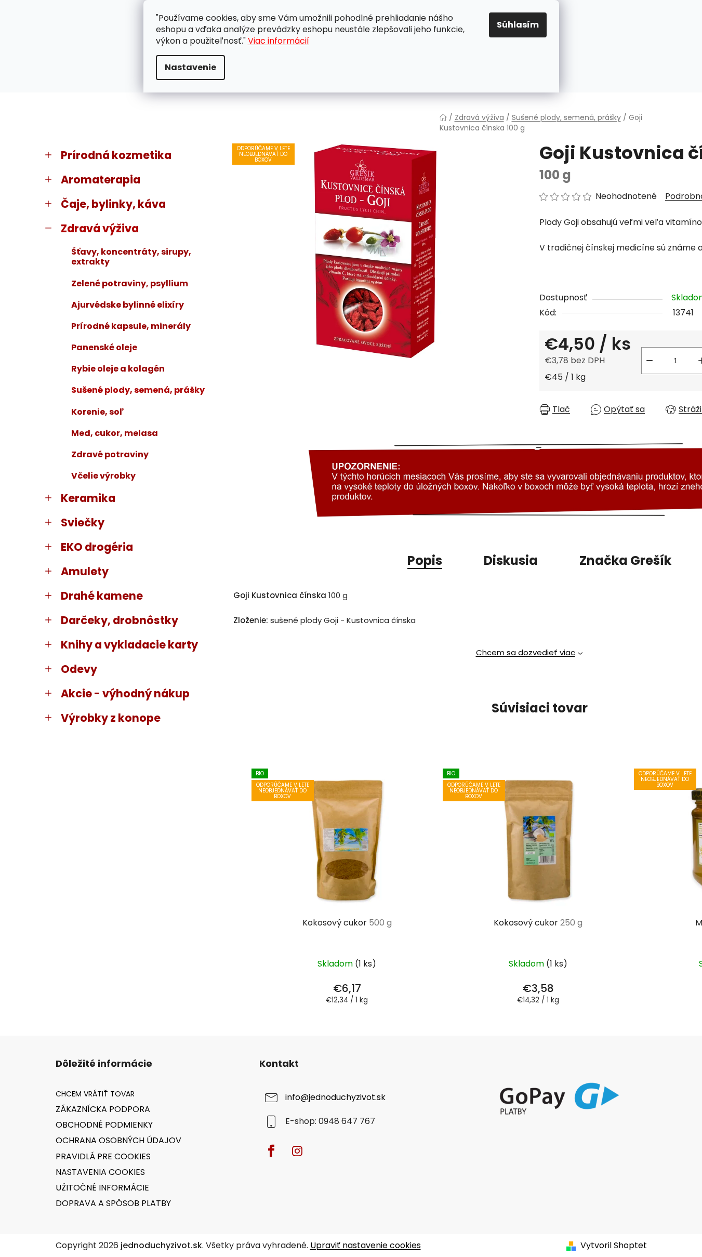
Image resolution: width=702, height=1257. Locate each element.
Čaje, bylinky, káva (113, 203)
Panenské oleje (104, 347)
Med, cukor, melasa (114, 433)
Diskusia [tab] (511, 560)
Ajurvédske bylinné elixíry (127, 305)
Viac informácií (278, 41)
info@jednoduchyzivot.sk (335, 1097)
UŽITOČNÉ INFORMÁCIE (102, 1188)
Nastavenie (190, 67)
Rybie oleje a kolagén (118, 369)
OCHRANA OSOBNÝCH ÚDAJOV (118, 1140)
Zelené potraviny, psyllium (129, 283)
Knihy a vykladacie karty (129, 644)
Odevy (79, 669)
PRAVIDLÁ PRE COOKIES (103, 1156)
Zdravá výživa (100, 228)
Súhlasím (518, 25)
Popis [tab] (424, 560)
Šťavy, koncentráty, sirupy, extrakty (131, 257)
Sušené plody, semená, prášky (138, 390)
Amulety (85, 571)
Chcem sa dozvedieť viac (525, 652)
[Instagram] (297, 1151)
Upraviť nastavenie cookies (365, 1245)
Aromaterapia (100, 179)
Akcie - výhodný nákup (125, 693)
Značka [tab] (625, 560)
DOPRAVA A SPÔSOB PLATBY (113, 1203)
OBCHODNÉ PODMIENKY (104, 1125)
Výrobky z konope (111, 717)
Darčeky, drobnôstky (119, 620)
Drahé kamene (102, 595)
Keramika (88, 498)
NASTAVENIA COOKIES (100, 1172)
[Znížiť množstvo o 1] (649, 361)
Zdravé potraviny (110, 454)
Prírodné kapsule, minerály (131, 326)
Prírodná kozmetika (116, 155)
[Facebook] (271, 1151)
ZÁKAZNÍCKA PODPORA (103, 1109)
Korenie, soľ (97, 412)
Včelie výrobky (103, 476)
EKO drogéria (97, 546)
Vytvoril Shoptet (613, 1245)
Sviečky (82, 522)
